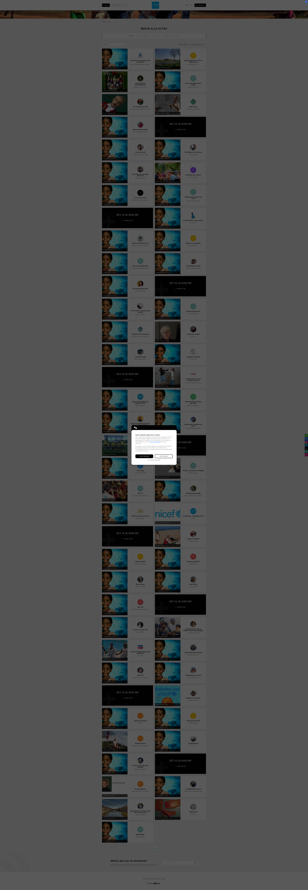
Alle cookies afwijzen (154, 460)
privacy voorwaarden (155, 442)
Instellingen (164, 456)
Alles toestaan (144, 456)
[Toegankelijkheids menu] (306, 2)
